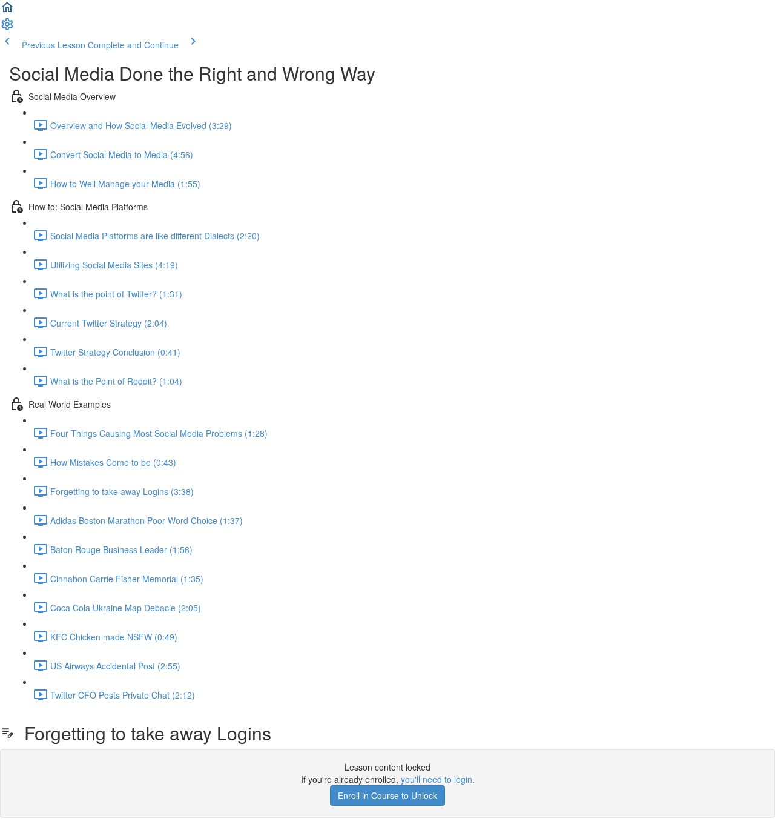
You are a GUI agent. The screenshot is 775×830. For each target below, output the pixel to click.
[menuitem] (7, 28)
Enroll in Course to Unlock (387, 795)
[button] (7, 11)
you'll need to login (436, 779)
